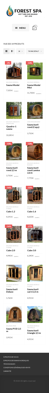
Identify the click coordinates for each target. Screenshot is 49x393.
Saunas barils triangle (33, 326)
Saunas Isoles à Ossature (12, 122)
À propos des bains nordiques (16, 360)
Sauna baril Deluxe (11, 290)
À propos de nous (10, 357)
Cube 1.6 (31, 211)
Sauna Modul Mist (33, 86)
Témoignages (9, 364)
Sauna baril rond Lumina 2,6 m (33, 170)
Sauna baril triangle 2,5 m (34, 331)
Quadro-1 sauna (11, 127)
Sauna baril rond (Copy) (33, 125)
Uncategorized (33, 122)
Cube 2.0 (10, 250)
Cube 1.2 (10, 211)
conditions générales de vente (16, 367)
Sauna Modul (12, 85)
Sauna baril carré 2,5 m (32, 290)
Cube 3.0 (31, 250)
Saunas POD (11, 326)
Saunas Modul (12, 82)
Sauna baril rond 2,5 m (11, 168)
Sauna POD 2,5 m (13, 329)
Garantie (7, 371)
